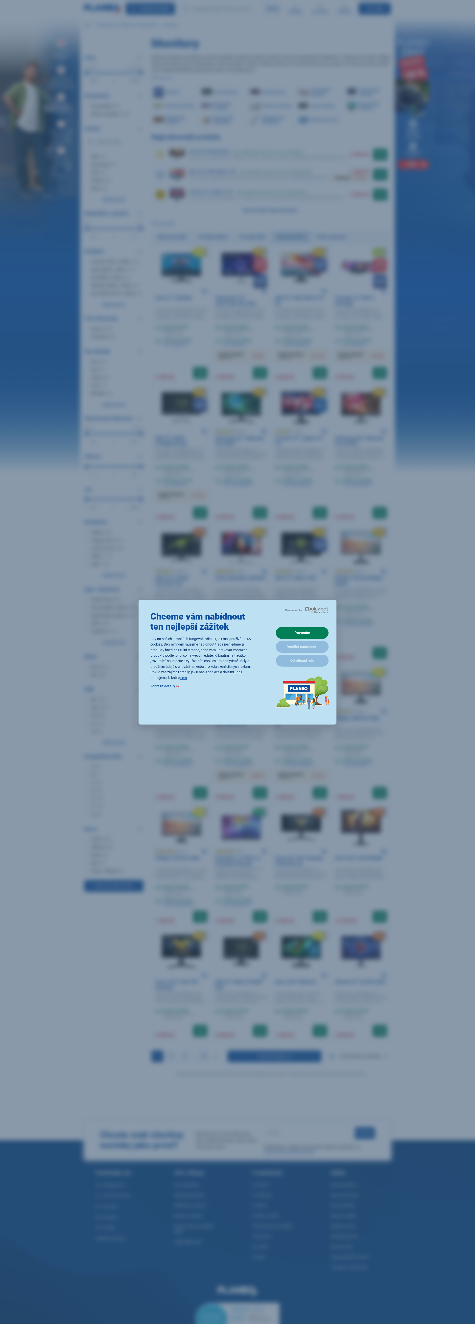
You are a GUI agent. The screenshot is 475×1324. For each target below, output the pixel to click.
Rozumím (302, 633)
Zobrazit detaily (164, 686)
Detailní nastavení (301, 647)
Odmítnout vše (302, 660)
